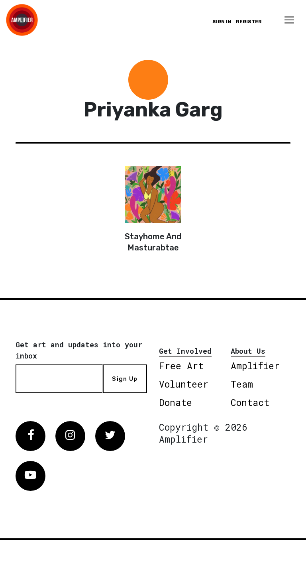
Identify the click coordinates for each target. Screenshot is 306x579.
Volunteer (183, 384)
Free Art (181, 366)
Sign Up (124, 378)
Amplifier (255, 366)
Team (242, 384)
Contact (250, 402)
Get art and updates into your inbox (79, 350)
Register (249, 21)
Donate (175, 402)
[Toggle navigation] (289, 20)
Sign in (221, 21)
